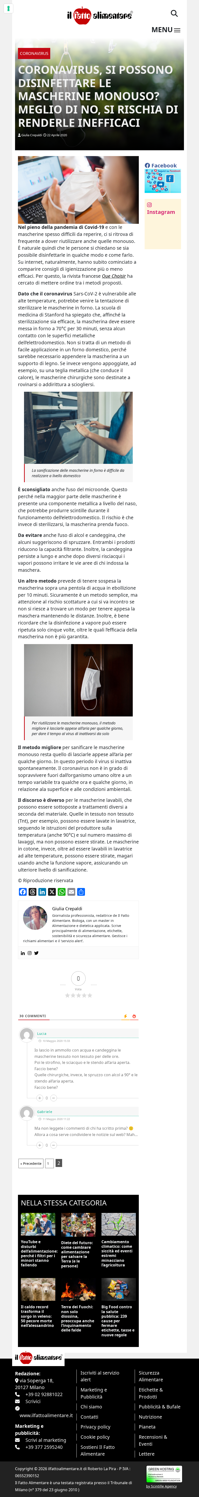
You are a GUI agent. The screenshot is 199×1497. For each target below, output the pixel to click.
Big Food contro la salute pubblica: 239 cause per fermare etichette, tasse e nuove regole (117, 1320)
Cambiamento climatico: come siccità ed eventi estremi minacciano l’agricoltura (117, 1253)
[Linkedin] (23, 952)
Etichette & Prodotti (151, 1393)
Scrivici (33, 1401)
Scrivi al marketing (45, 1440)
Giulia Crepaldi (31, 135)
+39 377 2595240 (44, 1447)
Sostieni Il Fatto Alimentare (98, 1450)
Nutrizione (150, 1417)
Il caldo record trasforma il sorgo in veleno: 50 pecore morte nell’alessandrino (37, 1316)
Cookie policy (95, 1437)
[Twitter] (36, 952)
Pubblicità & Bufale (160, 1406)
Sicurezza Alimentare (151, 1376)
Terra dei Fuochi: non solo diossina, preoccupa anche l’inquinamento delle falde (77, 1318)
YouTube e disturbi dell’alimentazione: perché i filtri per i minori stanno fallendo (39, 1253)
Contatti (89, 1417)
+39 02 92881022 (44, 1394)
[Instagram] (29, 952)
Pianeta (147, 1426)
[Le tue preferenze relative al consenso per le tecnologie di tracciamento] (8, 8)
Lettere (147, 1454)
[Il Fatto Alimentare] (99, 15)
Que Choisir (114, 276)
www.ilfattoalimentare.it (46, 1415)
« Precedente (30, 1163)
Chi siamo (91, 1406)
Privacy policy (95, 1426)
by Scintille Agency (161, 1486)
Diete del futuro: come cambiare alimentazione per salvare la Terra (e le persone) (77, 1254)
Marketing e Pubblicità (94, 1393)
